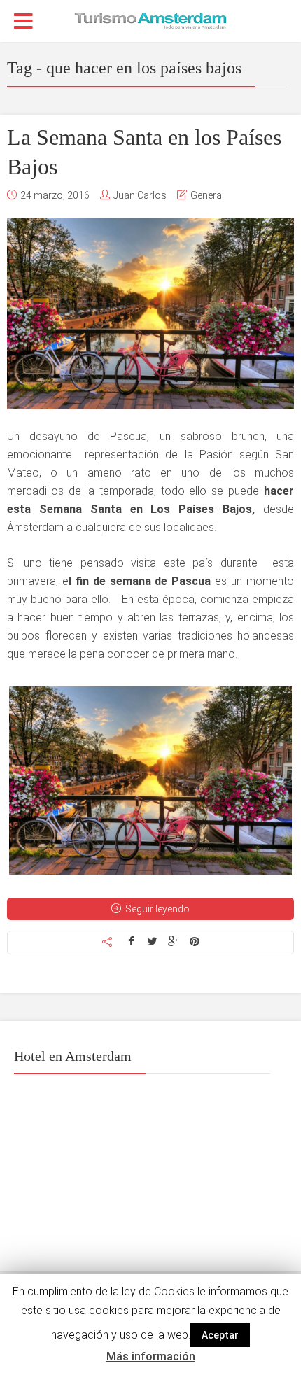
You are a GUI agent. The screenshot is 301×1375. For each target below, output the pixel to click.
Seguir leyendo (157, 909)
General (207, 195)
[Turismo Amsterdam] (150, 19)
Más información (150, 1356)
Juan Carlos (140, 195)
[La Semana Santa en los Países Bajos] (150, 313)
